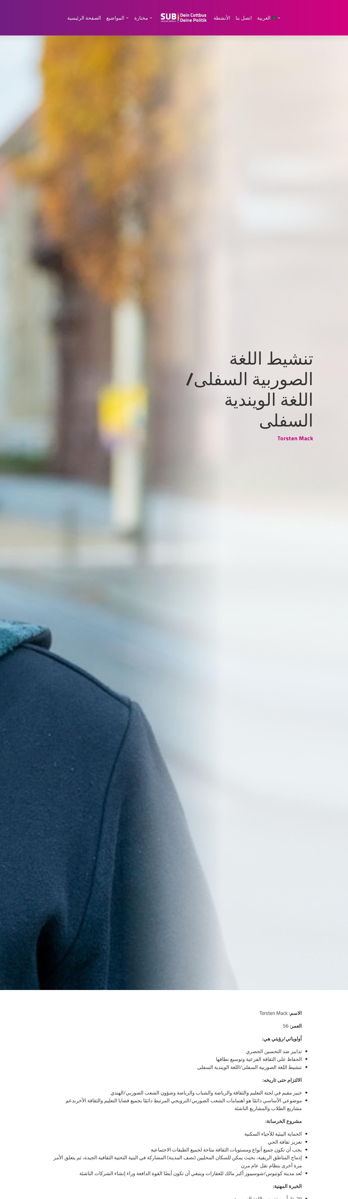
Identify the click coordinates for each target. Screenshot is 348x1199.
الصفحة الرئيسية (84, 18)
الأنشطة (222, 18)
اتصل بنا (244, 18)
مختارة (141, 18)
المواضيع (115, 18)
